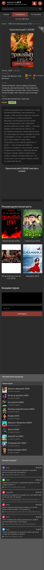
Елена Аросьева (31, 88)
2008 (10, 70)
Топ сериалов (36, 14)
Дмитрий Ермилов (17, 88)
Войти (34, 3)
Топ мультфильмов (22, 19)
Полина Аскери (8, 93)
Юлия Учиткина (33, 90)
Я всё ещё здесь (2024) (14, 536)
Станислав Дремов (9, 76)
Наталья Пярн (20, 90)
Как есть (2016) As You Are (15, 487)
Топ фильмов (20, 14)
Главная (6, 14)
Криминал (25, 99)
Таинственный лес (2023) (15, 475)
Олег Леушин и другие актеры (26, 93)
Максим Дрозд (21, 85)
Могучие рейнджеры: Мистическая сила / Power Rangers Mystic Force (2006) (23, 499)
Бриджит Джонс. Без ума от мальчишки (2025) (23, 512)
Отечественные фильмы (11, 99)
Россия (4, 70)
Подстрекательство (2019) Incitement (20, 524)
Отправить (22, 314)
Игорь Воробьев (8, 90)
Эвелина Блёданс (8, 85)
